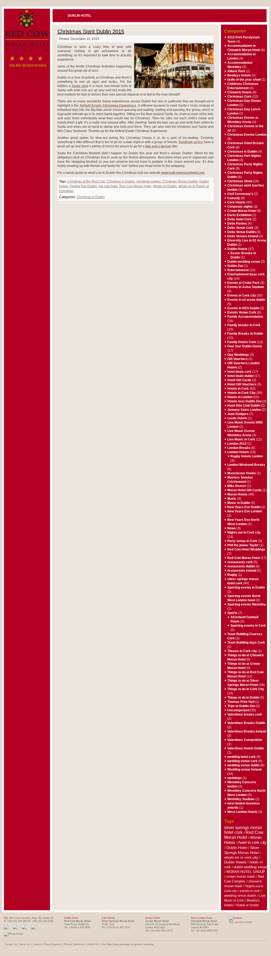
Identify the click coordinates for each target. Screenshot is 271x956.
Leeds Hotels (237, 418)
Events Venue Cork (241, 312)
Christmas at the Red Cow (86, 181)
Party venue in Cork (242, 541)
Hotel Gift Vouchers (241, 384)
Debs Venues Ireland (242, 236)
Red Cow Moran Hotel (135, 186)
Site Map (107, 944)
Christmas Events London (247, 134)
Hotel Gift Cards (239, 380)
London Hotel (152, 918)
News (231, 528)
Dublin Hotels (237, 249)
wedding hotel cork (241, 757)
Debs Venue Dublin (241, 232)
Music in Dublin (238, 503)
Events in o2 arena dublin (246, 300)
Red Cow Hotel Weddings (246, 549)
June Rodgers (238, 414)
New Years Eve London (244, 511)
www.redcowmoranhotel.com (183, 173)
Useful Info (93, 944)
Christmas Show (239, 181)
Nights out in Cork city (244, 532)
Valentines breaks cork (244, 714)
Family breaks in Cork (243, 325)
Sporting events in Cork (248, 625)
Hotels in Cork (238, 388)
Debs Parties (237, 223)
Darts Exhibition (239, 215)
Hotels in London (239, 397)
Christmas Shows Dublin (180, 181)
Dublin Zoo (235, 266)
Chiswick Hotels (239, 92)
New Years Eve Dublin (243, 507)
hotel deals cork (239, 372)
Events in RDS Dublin (243, 308)
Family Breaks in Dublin (245, 333)
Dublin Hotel (79, 15)
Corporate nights (240, 206)
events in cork (250, 891)
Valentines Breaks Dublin (246, 723)
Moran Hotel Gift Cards (244, 490)
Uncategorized (238, 710)
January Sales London (244, 410)
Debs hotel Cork (239, 219)
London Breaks (238, 448)
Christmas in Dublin (120, 181)
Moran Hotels (237, 494)
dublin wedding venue (250, 867)
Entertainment (238, 270)
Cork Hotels (236, 202)
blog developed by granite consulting (134, 944)
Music (231, 498)
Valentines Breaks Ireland (246, 731)
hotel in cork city (252, 842)
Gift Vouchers (237, 359)
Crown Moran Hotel (241, 211)
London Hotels (238, 452)
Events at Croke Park (243, 283)
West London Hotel (201, 918)
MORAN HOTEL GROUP (246, 872)
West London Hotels (242, 812)
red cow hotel (108, 186)
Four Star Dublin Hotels (244, 346)
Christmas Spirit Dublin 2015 (90, 31)
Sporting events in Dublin (246, 587)
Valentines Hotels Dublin (245, 748)
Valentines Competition (244, 740)
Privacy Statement (74, 944)
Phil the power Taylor (243, 545)
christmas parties (148, 181)
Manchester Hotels (241, 473)
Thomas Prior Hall (240, 702)
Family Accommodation (245, 316)
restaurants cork (240, 562)
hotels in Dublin (248, 905)
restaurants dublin (241, 566)
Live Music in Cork (241, 439)
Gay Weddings (238, 355)
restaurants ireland (241, 570)
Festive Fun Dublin (83, 186)
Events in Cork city (241, 295)
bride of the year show (244, 79)
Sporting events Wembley (246, 604)
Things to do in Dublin (243, 697)
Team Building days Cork (246, 642)
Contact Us (10, 944)
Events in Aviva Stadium (245, 287)
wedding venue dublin (243, 765)
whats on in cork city (241, 857)
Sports (232, 613)
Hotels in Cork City (241, 393)
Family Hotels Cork (241, 342)
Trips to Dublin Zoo (241, 706)
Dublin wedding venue (243, 261)
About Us (25, 944)
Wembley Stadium (241, 799)
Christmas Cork (239, 96)
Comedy (233, 198)
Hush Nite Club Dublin (243, 405)
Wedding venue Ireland (244, 769)
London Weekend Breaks (246, 465)
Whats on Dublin (165, 186)
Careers (37, 944)
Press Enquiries (52, 944)
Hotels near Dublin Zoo (244, 401)
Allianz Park (236, 71)
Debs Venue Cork (240, 228)
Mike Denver (236, 486)
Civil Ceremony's (240, 194)
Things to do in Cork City (245, 689)
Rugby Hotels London (247, 456)
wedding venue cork (242, 761)
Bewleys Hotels (239, 75)
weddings (234, 778)
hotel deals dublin (240, 376)
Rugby (232, 575)
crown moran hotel (241, 876)
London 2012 (237, 443)
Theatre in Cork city (242, 651)
